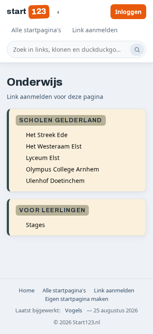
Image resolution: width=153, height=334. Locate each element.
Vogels (73, 310)
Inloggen (128, 12)
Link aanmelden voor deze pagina (55, 97)
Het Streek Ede (47, 135)
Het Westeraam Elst (54, 146)
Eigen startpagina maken (76, 299)
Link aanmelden (95, 30)
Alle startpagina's (36, 30)
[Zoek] (137, 49)
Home (26, 290)
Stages (35, 225)
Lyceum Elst (43, 158)
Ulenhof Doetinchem (55, 181)
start (26, 11)
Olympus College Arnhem (62, 169)
